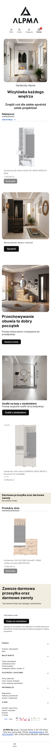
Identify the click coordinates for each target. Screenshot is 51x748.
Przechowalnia (7, 666)
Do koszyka (10, 181)
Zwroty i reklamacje (9, 698)
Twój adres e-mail (10, 615)
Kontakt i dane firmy (9, 708)
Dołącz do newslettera (16, 621)
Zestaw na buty (11, 342)
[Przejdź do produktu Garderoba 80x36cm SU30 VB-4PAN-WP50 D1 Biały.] (25, 146)
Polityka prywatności (10, 696)
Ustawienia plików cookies (12, 668)
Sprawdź (11, 249)
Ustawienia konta (8, 664)
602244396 (7, 734)
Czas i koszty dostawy (10, 681)
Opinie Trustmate (8, 710)
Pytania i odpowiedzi (10, 649)
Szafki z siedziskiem (15, 412)
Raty (3, 651)
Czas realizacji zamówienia (12, 683)
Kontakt (5, 713)
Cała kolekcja (7, 120)
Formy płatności (8, 678)
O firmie (5, 715)
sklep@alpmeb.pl (36, 732)
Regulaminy (6, 693)
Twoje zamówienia (9, 661)
